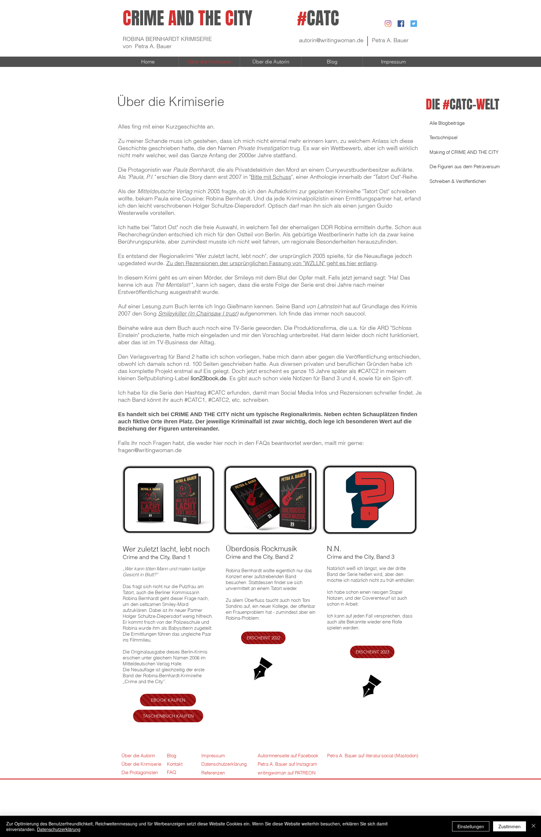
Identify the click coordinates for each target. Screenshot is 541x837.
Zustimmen (509, 826)
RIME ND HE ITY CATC (231, 18)
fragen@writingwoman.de (150, 450)
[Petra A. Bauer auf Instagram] (388, 23)
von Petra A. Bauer (147, 46)
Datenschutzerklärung (58, 829)
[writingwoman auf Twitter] (413, 23)
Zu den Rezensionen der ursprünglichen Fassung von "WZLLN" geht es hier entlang (271, 263)
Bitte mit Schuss (271, 176)
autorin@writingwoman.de (331, 40)
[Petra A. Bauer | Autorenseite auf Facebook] (401, 23)
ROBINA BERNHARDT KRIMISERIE (167, 39)
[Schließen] (533, 826)
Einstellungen (470, 826)
